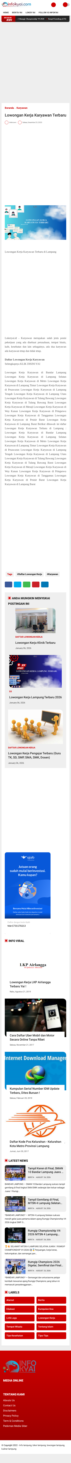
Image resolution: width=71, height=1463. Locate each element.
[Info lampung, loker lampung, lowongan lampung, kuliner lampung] (16, 7)
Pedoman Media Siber (15, 1425)
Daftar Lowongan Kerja (30, 574)
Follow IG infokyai (48, 12)
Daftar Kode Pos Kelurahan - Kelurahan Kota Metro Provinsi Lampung (35, 1143)
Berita (31, 1177)
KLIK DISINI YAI (30, 363)
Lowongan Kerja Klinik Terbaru (35, 642)
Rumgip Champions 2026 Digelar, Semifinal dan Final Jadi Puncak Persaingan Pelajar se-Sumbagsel (44, 1263)
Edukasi (10, 1309)
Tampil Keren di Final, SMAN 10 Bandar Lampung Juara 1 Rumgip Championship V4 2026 (45, 1170)
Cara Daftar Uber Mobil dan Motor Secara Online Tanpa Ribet (32, 1037)
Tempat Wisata (14, 1326)
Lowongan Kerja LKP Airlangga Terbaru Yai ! (30, 984)
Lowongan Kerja (46, 1318)
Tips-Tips (43, 1335)
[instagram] (22, 1386)
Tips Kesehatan (14, 1335)
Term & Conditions (13, 1420)
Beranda (9, 107)
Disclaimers (9, 1410)
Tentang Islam (45, 1326)
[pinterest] (35, 584)
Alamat (10, 1300)
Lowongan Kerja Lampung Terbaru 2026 (35, 697)
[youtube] (26, 1386)
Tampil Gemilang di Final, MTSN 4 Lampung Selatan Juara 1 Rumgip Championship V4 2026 (44, 1201)
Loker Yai (30, 12)
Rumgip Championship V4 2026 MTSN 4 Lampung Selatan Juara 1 (44, 1232)
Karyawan (22, 107)
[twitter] (17, 584)
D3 (10, 691)
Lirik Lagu (11, 1318)
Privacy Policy (10, 1415)
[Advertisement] (35, 62)
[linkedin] (45, 584)
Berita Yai (17, 12)
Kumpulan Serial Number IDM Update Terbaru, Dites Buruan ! (34, 1090)
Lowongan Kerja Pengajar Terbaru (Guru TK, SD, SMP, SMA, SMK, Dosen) (34, 755)
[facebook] (8, 584)
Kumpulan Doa (45, 1309)
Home (6, 12)
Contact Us (9, 1405)
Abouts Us (9, 1400)
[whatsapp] (26, 584)
